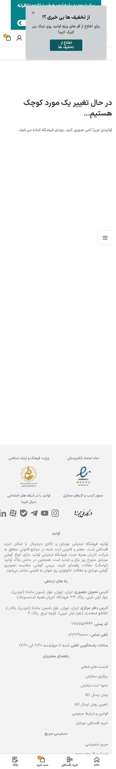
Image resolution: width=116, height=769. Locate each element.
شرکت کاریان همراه (93, 555)
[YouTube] (44, 513)
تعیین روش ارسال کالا (91, 704)
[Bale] (23, 513)
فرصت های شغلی (94, 667)
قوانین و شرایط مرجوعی (90, 714)
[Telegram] (34, 513)
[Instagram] (55, 513)
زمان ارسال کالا (96, 695)
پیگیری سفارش (97, 676)
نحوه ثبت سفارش (94, 685)
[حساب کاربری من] (19, 37)
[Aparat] (13, 513)
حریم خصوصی (96, 744)
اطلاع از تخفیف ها (66, 45)
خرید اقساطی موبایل (92, 723)
